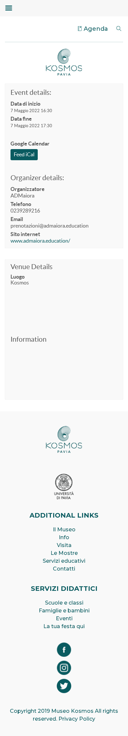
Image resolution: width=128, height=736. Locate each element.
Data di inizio (25, 104)
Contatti (64, 569)
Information (29, 339)
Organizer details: (37, 177)
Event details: (31, 92)
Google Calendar (30, 143)
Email (17, 219)
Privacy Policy (76, 719)
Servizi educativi (64, 561)
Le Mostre (64, 553)
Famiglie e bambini (64, 611)
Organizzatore (28, 189)
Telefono (21, 204)
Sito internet (25, 234)
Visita (64, 545)
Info (64, 537)
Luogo (18, 277)
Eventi (64, 618)
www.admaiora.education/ (40, 241)
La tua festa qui (64, 626)
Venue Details (32, 266)
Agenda (96, 28)
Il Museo (64, 529)
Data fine (21, 119)
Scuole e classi (64, 603)
